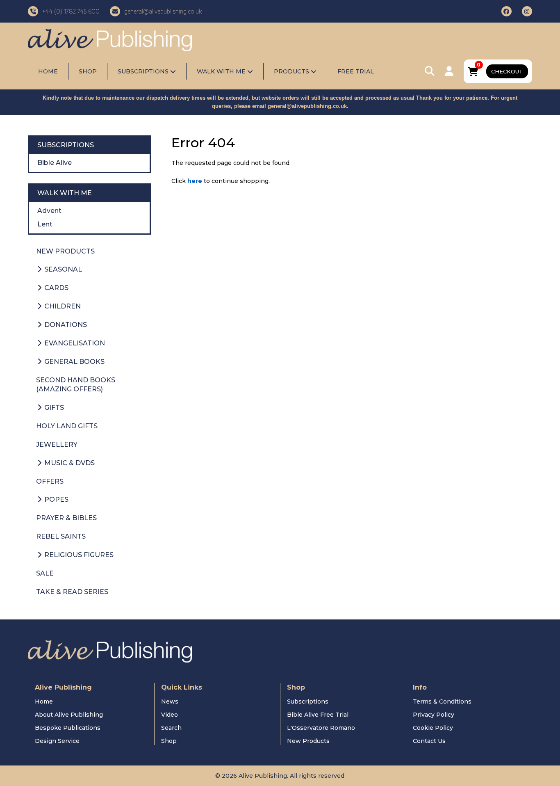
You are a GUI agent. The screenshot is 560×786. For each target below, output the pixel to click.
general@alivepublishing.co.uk (307, 106)
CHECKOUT (507, 71)
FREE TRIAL (355, 71)
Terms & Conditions (442, 701)
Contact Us (429, 741)
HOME (48, 71)
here (194, 181)
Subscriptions (307, 701)
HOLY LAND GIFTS (67, 426)
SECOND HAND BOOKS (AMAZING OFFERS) (75, 384)
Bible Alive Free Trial (317, 714)
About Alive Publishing (69, 714)
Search (171, 727)
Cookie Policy (433, 727)
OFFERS (50, 481)
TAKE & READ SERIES (72, 592)
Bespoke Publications (67, 727)
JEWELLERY (56, 444)
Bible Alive (54, 163)
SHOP (88, 71)
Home (44, 701)
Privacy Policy (433, 714)
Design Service (57, 741)
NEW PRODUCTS (65, 251)
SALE (45, 573)
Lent (44, 224)
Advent (49, 211)
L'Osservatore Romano (321, 727)
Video (169, 714)
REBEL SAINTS (61, 536)
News (169, 701)
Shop (169, 741)
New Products (308, 741)
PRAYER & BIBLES (66, 518)
